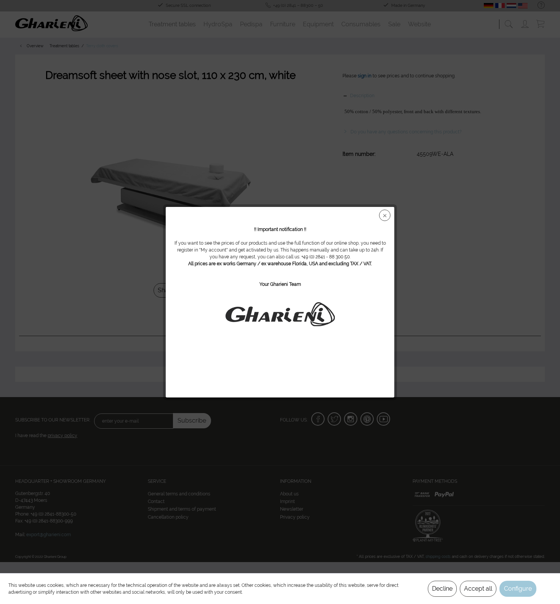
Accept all (478, 588)
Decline (442, 588)
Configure (518, 588)
